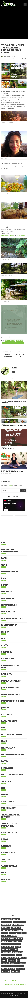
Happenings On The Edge (10, 666)
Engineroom (7, 598)
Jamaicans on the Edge (12, 701)
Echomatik (6, 592)
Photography (8, 748)
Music (4, 741)
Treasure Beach (20, 968)
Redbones (18, 955)
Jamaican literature (16, 941)
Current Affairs (9, 571)
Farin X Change (9, 625)
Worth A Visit (8, 852)
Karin (5, 56)
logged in (10, 485)
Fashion (5, 632)
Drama (4, 585)
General (5, 645)
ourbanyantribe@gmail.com (7, 235)
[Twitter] (15, 995)
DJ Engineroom (5, 927)
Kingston (17, 946)
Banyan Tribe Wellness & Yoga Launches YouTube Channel (12, 472)
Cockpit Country (6, 924)
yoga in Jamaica (15, 971)
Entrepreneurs (9, 605)
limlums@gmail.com (21, 235)
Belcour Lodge (20, 340)
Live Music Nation (6, 952)
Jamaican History (10, 687)
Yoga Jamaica (20, 343)
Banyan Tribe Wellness (10, 340)
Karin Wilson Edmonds (7, 946)
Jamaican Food (5, 941)
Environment (8, 612)
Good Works (7, 658)
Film (3, 638)
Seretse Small (12, 960)
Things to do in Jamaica (17, 966)
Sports (4, 795)
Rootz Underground (12, 775)
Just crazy (6, 714)
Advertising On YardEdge (10, 980)
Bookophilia (16, 919)
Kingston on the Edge (7, 949)
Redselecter (7, 768)
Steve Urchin (22, 963)
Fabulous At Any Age (11, 618)
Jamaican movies (6, 944)
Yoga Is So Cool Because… (8, 449)
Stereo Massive (8, 808)
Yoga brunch (13, 343)
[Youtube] (18, 995)
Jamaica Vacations (11, 681)
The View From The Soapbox (10, 816)
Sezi (3, 788)
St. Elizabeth (14, 963)
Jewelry (5, 708)
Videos (4, 839)
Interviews (6, 674)
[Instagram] (13, 995)
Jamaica (24, 933)
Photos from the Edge (12, 754)
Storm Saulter (5, 966)
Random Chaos (10, 955)
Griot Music (5, 933)
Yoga (2, 43)
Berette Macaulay (6, 919)
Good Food (6, 652)
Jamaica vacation (16, 944)
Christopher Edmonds (19, 922)
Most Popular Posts (11, 734)
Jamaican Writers (10, 694)
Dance (4, 578)
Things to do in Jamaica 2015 (9, 825)
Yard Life (5, 859)
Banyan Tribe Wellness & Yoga (8, 470)
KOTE (3, 728)
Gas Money (19, 930)
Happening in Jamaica (15, 933)
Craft (4, 565)
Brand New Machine (7, 922)
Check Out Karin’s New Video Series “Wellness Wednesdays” (13, 402)
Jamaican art (19, 938)
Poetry (4, 761)
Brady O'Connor (5, 343)
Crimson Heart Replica (18, 924)
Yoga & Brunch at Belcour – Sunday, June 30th (13, 426)
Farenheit (12, 930)
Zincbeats (6, 879)
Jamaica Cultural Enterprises (9, 935)
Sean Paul (6, 781)
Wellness (3, 399)
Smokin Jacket (5, 963)
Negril (3, 955)
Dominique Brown (15, 927)
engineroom (5, 930)
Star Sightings (8, 801)
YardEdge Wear (9, 866)
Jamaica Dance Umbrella (8, 938)
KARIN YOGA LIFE (9, 721)
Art (3, 543)
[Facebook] (10, 995)
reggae (11, 957)
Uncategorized (9, 832)
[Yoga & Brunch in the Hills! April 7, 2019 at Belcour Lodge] (14, 75)
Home (5, 982)
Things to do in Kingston (8, 968)
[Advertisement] (14, 24)
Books (4, 558)
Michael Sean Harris (18, 952)
